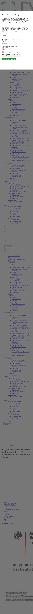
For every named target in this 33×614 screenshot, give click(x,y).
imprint (3, 49)
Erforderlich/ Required (9, 32)
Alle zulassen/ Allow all (9, 59)
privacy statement (5, 47)
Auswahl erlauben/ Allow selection (12, 56)
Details (5, 35)
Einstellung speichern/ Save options (12, 51)
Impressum (4, 42)
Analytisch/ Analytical (21, 32)
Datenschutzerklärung (6, 40)
